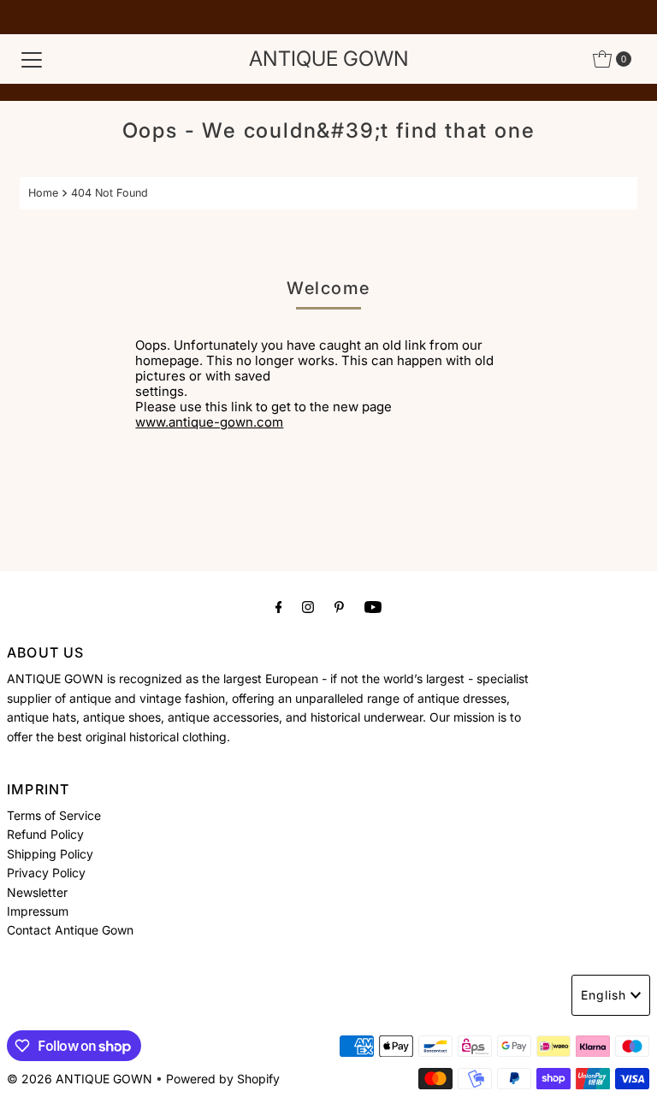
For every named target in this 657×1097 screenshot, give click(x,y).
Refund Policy (45, 834)
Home (43, 192)
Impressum (37, 911)
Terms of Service (54, 815)
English (603, 995)
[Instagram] (308, 606)
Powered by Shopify (223, 1078)
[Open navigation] (32, 59)
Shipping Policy (50, 853)
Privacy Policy (46, 872)
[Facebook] (278, 606)
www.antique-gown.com (209, 422)
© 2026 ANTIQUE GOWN (79, 1078)
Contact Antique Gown (70, 930)
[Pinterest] (339, 606)
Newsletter (37, 892)
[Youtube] (373, 606)
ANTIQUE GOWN (329, 58)
